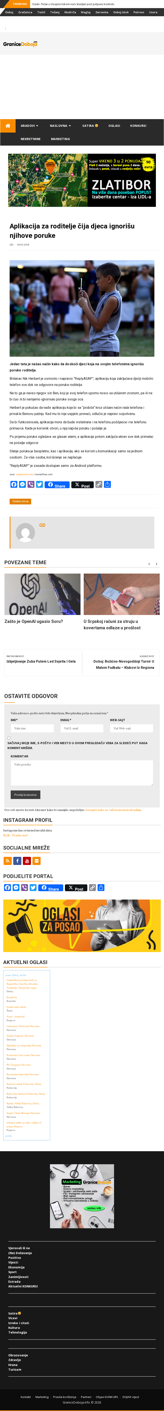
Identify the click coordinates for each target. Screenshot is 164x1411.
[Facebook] (17, 861)
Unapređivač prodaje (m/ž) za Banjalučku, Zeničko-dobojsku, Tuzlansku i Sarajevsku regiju (22, 984)
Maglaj (86, 12)
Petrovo (138, 12)
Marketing (60, 139)
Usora (153, 12)
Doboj (9, 12)
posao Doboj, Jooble (16, 975)
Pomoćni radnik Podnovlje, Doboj (24, 1084)
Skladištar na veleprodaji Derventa (24, 1045)
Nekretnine (31, 139)
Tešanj (55, 12)
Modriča (70, 12)
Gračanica (25, 12)
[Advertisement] (82, 87)
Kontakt (26, 1397)
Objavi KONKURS (107, 1397)
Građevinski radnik (16, 1007)
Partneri (86, 1397)
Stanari (10, 20)
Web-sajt (117, 720)
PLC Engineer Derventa (19, 1064)
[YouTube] (27, 861)
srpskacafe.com (24, 474)
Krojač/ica (12, 997)
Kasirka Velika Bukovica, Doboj (23, 1103)
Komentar (19, 756)
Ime (14, 720)
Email (66, 720)
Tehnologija (20, 501)
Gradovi (28, 126)
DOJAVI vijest (131, 1397)
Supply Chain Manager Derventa (23, 1113)
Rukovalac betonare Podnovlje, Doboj (26, 1094)
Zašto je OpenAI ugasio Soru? (33, 621)
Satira (88, 126)
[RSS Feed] (8, 861)
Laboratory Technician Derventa (23, 1026)
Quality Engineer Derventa (20, 1035)
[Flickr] (36, 861)
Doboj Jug (27, 20)
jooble (9, 1136)
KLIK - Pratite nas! (15, 835)
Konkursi (45, 20)
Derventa (102, 12)
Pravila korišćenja (64, 1397)
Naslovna (58, 126)
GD (11, 244)
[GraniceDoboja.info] (8, 126)
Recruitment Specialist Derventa (23, 1074)
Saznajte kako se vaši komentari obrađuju (113, 810)
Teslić (41, 12)
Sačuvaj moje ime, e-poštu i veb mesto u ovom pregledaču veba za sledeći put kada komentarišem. (77, 745)
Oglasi (114, 126)
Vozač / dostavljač (16, 1016)
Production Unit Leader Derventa (23, 1055)
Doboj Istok (121, 12)
